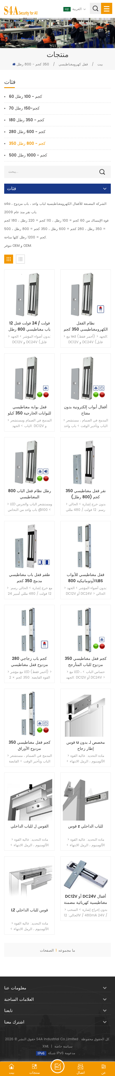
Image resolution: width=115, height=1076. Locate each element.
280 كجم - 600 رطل (27, 132)
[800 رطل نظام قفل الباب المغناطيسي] (29, 462)
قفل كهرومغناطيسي (73, 64)
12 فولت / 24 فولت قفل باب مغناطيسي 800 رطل (29, 326)
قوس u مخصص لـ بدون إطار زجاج (85, 746)
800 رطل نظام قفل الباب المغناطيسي (29, 494)
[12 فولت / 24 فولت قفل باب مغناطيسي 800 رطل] (29, 294)
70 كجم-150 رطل (24, 108)
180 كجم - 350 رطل (26, 120)
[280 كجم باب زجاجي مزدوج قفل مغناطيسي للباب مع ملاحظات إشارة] (29, 630)
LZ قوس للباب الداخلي (29, 910)
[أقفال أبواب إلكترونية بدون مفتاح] (85, 378)
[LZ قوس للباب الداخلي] (29, 881)
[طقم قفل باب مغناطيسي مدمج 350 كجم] (29, 546)
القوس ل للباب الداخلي (30, 826)
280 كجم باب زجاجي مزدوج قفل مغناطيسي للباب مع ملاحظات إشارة (29, 662)
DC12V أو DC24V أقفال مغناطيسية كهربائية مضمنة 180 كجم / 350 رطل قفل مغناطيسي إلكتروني (85, 899)
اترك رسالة (57, 1066)
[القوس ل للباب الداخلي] (29, 798)
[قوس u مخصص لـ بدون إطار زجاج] (85, 714)
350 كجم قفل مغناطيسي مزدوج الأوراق (30, 746)
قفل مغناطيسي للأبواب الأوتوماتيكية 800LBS (85, 578)
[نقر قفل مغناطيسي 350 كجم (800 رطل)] (85, 462)
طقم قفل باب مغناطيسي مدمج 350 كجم (29, 578)
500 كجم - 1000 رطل (28, 155)
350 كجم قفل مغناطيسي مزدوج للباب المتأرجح (86, 662)
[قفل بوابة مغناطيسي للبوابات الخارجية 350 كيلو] (29, 378)
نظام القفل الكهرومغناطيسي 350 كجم (86, 326)
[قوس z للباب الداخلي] (85, 798)
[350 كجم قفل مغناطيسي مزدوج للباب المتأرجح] (85, 630)
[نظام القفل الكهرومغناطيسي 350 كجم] (85, 294)
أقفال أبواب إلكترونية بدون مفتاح (85, 410)
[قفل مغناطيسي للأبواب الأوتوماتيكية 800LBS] (85, 546)
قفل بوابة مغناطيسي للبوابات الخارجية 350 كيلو (29, 410)
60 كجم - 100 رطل (25, 96)
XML (45, 1046)
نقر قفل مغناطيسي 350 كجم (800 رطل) (86, 494)
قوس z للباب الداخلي (85, 826)
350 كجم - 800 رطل (32, 64)
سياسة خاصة (63, 1046)
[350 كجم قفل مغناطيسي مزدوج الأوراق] (29, 714)
